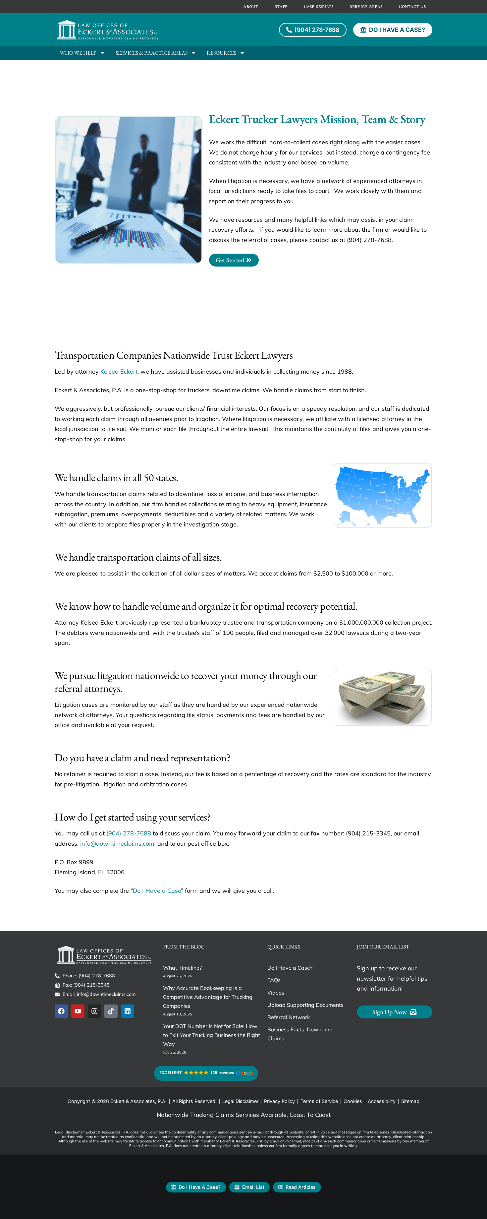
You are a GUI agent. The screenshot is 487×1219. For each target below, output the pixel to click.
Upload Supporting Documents (305, 1005)
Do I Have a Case (157, 890)
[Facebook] (61, 1011)
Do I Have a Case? (289, 967)
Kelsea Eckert (118, 371)
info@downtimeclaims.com (117, 843)
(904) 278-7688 (128, 833)
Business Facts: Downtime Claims (299, 1034)
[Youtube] (77, 1011)
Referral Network (288, 1017)
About (250, 6)
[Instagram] (94, 1011)
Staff (281, 6)
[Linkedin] (127, 1011)
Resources (221, 52)
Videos (275, 992)
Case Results (318, 6)
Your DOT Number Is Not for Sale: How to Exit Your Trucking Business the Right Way (211, 1035)
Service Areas (366, 6)
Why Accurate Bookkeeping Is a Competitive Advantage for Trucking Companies (207, 997)
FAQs (274, 980)
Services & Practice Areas (152, 52)
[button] (206, 1073)
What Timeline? (182, 967)
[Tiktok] (111, 1011)
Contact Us (412, 6)
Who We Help (78, 52)
